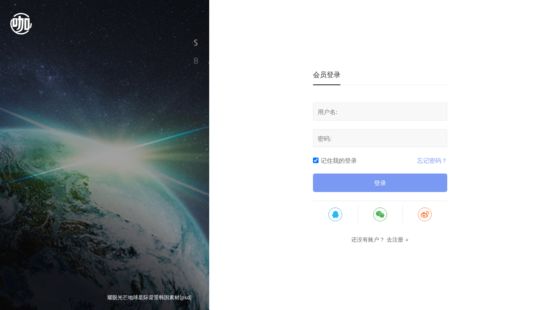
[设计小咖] (21, 28)
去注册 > (398, 239)
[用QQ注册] (335, 214)
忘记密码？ (432, 160)
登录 (380, 182)
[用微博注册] (425, 214)
